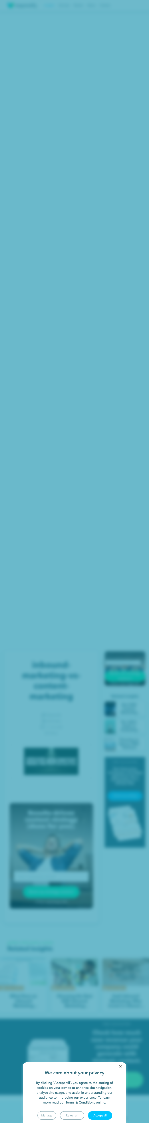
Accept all (100, 1115)
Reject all (72, 1115)
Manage (46, 1115)
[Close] (120, 1066)
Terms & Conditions (80, 1102)
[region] (74, 1092)
